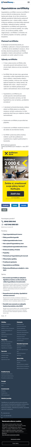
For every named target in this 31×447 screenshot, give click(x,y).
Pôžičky (3, 322)
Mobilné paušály (6, 398)
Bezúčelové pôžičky (6, 324)
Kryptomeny (4, 393)
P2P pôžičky (4, 336)
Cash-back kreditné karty (7, 375)
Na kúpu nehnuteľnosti (6, 341)
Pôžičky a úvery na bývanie (7, 328)
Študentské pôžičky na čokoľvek (6, 331)
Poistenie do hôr (21, 336)
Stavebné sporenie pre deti (22, 350)
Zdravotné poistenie (22, 330)
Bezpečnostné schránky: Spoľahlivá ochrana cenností (15, 294)
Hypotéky (4, 339)
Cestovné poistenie (21, 326)
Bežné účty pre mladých (22, 364)
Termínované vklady (6, 353)
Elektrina (3, 383)
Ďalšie (3, 315)
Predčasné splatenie (9, 145)
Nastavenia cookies (15, 439)
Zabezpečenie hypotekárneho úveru (15, 246)
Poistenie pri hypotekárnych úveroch (15, 256)
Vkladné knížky (4, 355)
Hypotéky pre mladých (6, 347)
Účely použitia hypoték (11, 237)
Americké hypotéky (6, 343)
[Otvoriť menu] (28, 2)
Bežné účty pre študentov (23, 366)
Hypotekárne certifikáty (11, 265)
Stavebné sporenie (22, 343)
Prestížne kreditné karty (7, 377)
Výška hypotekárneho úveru (12, 240)
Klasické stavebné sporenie (21, 346)
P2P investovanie (5, 395)
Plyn (2, 385)
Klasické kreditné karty (6, 373)
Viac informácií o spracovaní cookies (10, 434)
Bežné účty (20, 358)
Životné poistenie (21, 328)
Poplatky (6, 252)
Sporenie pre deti (5, 359)
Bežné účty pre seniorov (22, 368)
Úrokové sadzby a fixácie (11, 249)
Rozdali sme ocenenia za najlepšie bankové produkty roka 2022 (14, 305)
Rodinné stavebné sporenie (21, 354)
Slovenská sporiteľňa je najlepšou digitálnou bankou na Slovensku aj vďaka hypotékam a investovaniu (14, 280)
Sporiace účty (4, 357)
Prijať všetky (16, 443)
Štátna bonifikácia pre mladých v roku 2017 (14, 146)
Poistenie (19, 322)
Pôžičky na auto (5, 326)
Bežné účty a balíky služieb (21, 361)
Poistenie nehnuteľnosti (22, 332)
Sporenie (4, 351)
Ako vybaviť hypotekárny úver (13, 243)
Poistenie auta (20, 324)
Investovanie (5, 389)
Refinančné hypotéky (6, 345)
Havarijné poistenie (21, 334)
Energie (3, 381)
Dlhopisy (3, 390)
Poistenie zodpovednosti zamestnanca (23, 339)
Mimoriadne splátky (10, 259)
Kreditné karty (5, 371)
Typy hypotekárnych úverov (12, 234)
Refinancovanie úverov (6, 334)
